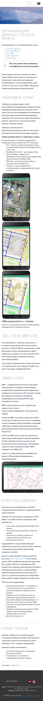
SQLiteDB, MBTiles (13, 51)
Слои (8, 56)
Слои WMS (10, 53)
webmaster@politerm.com (30, 695)
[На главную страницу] (9, 3)
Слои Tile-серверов (13, 49)
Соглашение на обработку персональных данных (21, 697)
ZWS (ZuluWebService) (18, 559)
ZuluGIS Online (15, 665)
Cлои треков (11, 58)
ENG (29, 3)
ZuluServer (14, 56)
